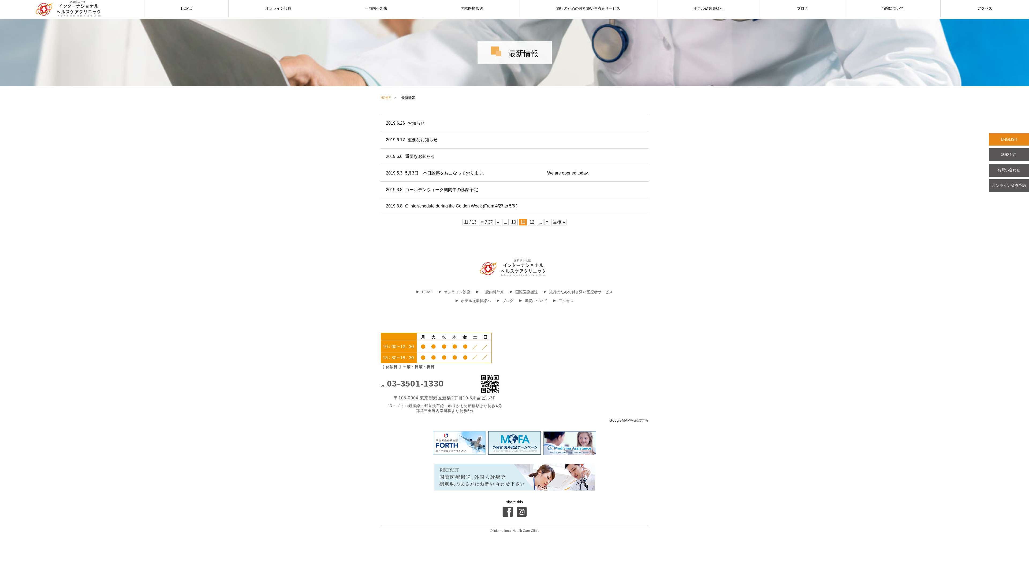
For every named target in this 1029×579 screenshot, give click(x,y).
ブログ (802, 8)
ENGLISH (1009, 139)
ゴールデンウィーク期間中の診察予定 (432, 189)
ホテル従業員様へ (709, 8)
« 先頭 (487, 222)
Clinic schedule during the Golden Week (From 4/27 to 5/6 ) (451, 206)
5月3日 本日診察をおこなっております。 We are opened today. (487, 173)
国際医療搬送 (472, 8)
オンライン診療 (278, 8)
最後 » (559, 222)
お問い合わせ (1009, 170)
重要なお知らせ (412, 140)
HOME (186, 8)
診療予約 (1008, 154)
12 (532, 222)
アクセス (984, 8)
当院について (892, 8)
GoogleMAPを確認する (628, 420)
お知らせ (405, 123)
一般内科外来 (376, 8)
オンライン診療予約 (1009, 185)
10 (513, 222)
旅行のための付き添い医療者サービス (588, 8)
